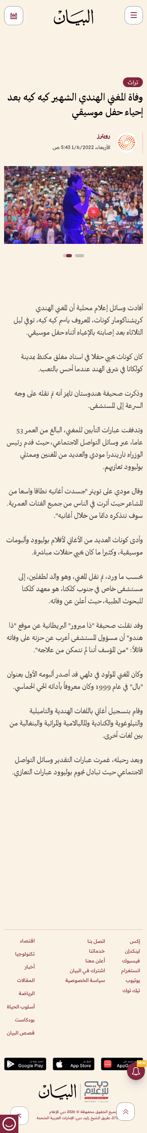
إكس (135, 941)
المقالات (26, 980)
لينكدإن (132, 951)
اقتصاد (27, 941)
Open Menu (134, 15)
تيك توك (131, 990)
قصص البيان (21, 1033)
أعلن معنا (95, 961)
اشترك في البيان (87, 970)
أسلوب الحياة (21, 1007)
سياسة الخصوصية (85, 980)
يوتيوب (133, 980)
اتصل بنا (96, 941)
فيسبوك (131, 961)
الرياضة (27, 993)
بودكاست (25, 1020)
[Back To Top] (125, 1111)
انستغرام (130, 970)
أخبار (29, 967)
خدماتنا (97, 951)
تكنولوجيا (25, 954)
